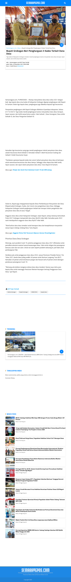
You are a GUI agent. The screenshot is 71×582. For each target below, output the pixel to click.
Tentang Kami (21, 573)
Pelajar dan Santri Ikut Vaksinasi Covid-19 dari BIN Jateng (32, 170)
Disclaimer (50, 573)
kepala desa (44, 292)
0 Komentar (20, 66)
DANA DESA (34, 292)
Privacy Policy (43, 573)
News (19, 48)
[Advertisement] (35, 84)
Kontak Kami (29, 573)
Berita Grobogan (12, 292)
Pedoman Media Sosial (42, 575)
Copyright (35, 573)
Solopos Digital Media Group (39, 580)
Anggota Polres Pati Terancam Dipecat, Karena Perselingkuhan (34, 233)
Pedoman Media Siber (29, 575)
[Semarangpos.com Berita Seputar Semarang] (35, 3)
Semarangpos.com (11, 48)
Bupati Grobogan (23, 292)
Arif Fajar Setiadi (13, 289)
